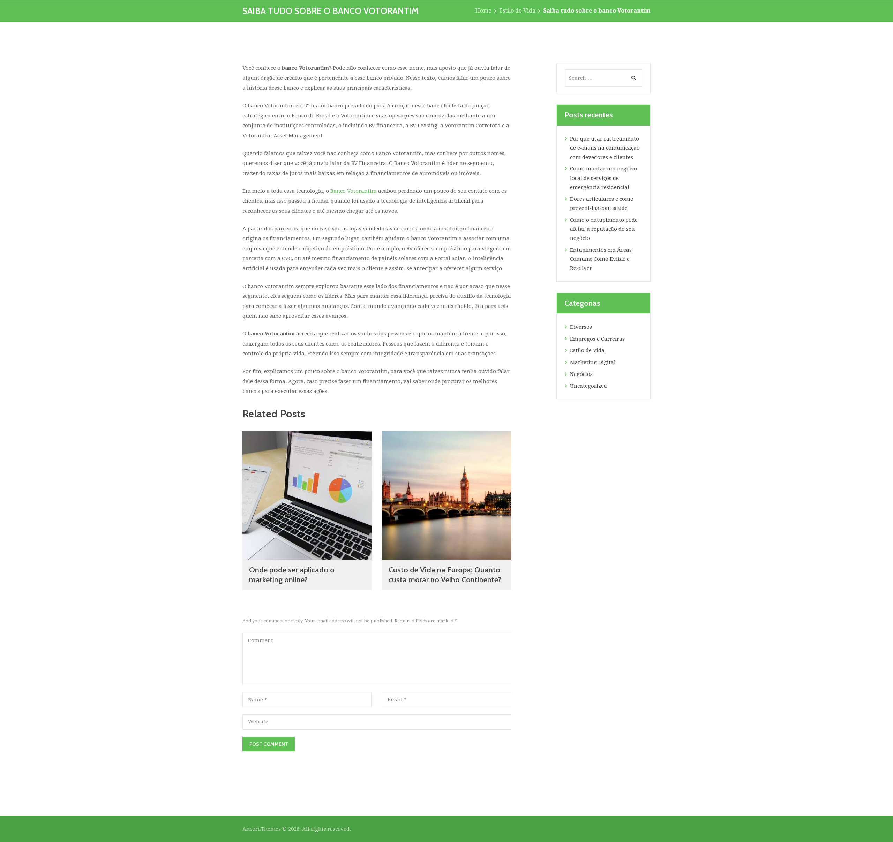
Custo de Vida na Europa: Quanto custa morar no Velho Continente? (445, 575)
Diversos (581, 327)
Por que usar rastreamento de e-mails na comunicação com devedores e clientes (605, 148)
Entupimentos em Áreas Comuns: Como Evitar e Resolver (601, 259)
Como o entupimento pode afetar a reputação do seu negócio (604, 229)
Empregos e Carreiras (597, 339)
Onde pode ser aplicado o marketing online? (292, 575)
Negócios (581, 374)
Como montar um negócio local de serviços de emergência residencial (603, 178)
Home (483, 10)
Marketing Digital (593, 362)
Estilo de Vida (517, 10)
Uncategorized (588, 386)
